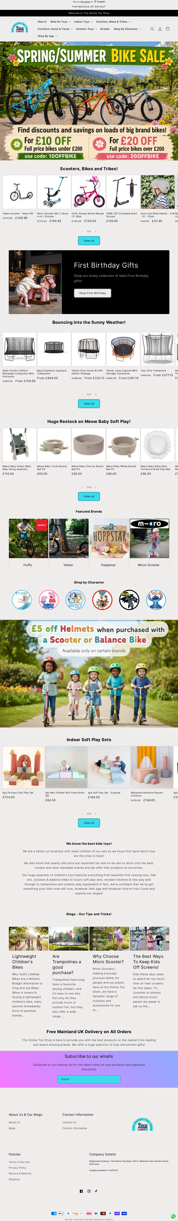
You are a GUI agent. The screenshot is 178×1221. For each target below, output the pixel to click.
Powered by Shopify (103, 1219)
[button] (60, 21)
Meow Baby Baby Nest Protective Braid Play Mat (155, 468)
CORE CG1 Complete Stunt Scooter (121, 215)
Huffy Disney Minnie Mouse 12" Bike (88, 215)
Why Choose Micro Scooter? (108, 959)
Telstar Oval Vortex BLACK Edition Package (87, 372)
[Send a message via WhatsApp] (173, 1216)
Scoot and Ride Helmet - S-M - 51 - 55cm (158, 215)
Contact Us (69, 1122)
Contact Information (74, 1128)
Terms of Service (19, 1162)
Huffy (28, 565)
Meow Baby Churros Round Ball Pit (87, 468)
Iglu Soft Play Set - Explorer (104, 792)
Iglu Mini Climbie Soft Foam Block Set (65, 794)
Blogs (12, 1128)
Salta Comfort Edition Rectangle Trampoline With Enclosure (18, 373)
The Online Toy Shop (83, 1219)
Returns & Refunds (20, 1173)
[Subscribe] (116, 1079)
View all (89, 240)
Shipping (14, 1179)
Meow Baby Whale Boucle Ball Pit (121, 468)
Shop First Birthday (92, 293)
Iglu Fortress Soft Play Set (18, 792)
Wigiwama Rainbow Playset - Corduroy (148, 794)
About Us (14, 1122)
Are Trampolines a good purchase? (66, 964)
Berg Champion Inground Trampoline (51, 372)
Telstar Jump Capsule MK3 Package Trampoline (121, 372)
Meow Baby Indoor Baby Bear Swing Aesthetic (17, 468)
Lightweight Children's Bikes (24, 962)
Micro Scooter (149, 565)
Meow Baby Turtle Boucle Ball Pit (52, 468)
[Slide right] (96, 231)
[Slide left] (82, 231)
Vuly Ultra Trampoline (153, 370)
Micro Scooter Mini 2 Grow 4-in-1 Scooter (52, 215)
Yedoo (68, 565)
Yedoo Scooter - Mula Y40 (18, 213)
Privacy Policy (17, 1167)
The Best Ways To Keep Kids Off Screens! (148, 962)
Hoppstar (108, 565)
